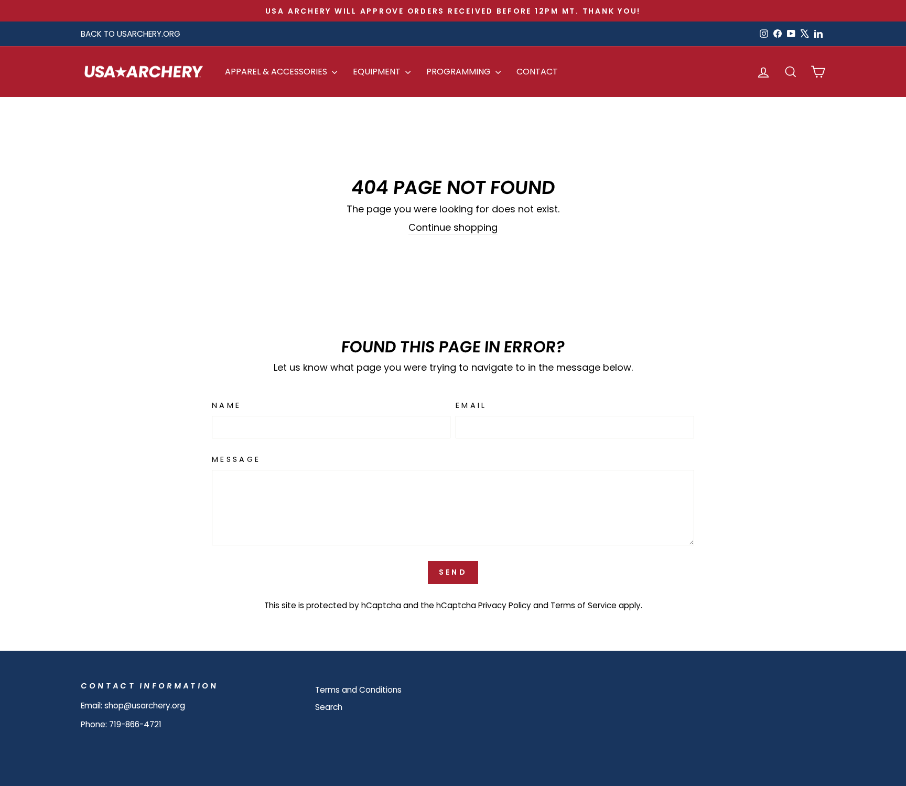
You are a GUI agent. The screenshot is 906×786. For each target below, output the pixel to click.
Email (471, 405)
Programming (459, 72)
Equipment (378, 72)
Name (226, 405)
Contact (537, 72)
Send (453, 572)
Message (236, 459)
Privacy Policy (504, 605)
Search (328, 707)
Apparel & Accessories (277, 72)
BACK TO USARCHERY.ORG (130, 33)
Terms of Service (584, 605)
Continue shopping (453, 227)
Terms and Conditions (358, 689)
